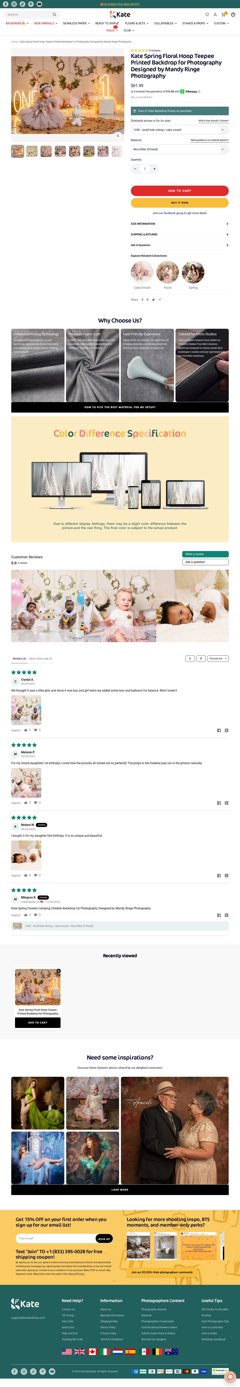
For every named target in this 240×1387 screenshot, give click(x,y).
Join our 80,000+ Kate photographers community (162, 1272)
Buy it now (179, 202)
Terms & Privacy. (76, 1274)
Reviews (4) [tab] (19, 658)
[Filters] (201, 658)
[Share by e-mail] (159, 299)
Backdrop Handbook (214, 1339)
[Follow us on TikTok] (22, 4)
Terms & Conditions (111, 1339)
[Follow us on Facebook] (5, 4)
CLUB (127, 30)
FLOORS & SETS (135, 23)
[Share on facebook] (219, 730)
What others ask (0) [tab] (40, 658)
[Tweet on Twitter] (153, 299)
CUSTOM (219, 23)
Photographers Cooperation (157, 1321)
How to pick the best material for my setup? (120, 407)
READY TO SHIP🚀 (107, 23)
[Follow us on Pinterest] (31, 4)
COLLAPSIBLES (163, 23)
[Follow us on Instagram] (14, 4)
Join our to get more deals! (180, 213)
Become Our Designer (153, 1339)
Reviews (206, 1315)
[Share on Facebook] (142, 299)
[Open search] (190, 658)
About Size (68, 1327)
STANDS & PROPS (193, 23)
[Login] (215, 14)
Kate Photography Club (215, 1321)
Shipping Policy (109, 1321)
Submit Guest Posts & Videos (158, 1333)
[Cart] (223, 14)
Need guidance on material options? (210, 140)
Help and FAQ (70, 1333)
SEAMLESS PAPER (74, 23)
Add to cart (37, 1022)
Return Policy (108, 1327)
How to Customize (212, 1327)
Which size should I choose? (214, 120)
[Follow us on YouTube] (39, 4)
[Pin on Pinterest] (147, 299)
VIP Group (68, 1315)
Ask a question (195, 562)
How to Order (209, 1333)
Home (14, 41)
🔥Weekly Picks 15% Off (120, 4)
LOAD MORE (120, 1189)
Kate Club (67, 1321)
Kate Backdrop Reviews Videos (159, 1327)
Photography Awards (153, 1309)
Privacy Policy (108, 1333)
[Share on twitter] (226, 731)
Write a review (194, 554)
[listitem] (47, 606)
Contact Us (68, 1309)
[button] (140, 50)
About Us (105, 1309)
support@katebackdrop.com (28, 1317)
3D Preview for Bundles (215, 1309)
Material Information (112, 1315)
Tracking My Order (72, 1339)
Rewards (146, 1315)
